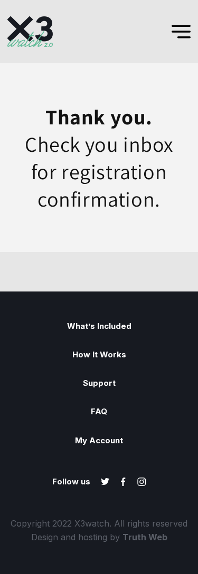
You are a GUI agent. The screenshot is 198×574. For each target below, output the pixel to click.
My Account (99, 440)
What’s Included (99, 326)
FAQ (99, 411)
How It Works (99, 354)
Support (99, 383)
